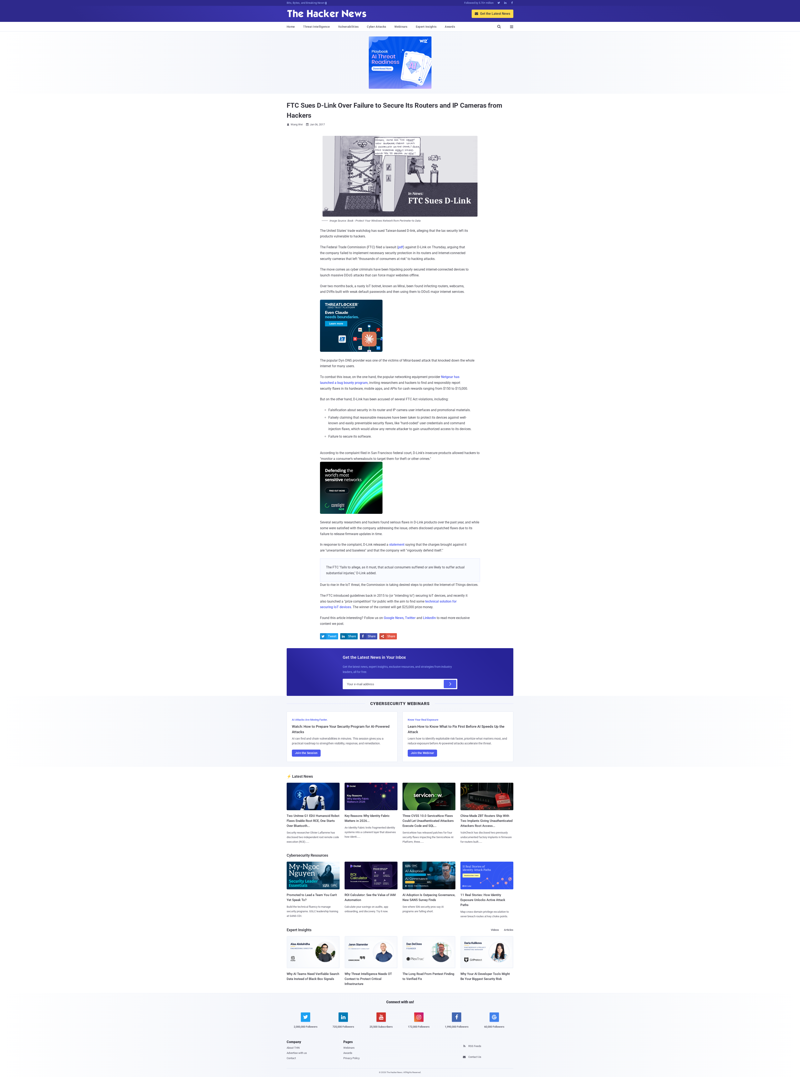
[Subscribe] (450, 684)
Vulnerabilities (348, 26)
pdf (400, 247)
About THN (293, 1047)
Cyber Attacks (376, 26)
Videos (495, 929)
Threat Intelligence (316, 26)
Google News (394, 618)
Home (291, 26)
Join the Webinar (422, 753)
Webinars (400, 26)
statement (396, 545)
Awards (450, 26)
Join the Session (306, 753)
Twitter (410, 618)
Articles (508, 929)
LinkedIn (429, 618)
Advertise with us (297, 1053)
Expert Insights (426, 26)
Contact (291, 1058)
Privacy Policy (351, 1058)
